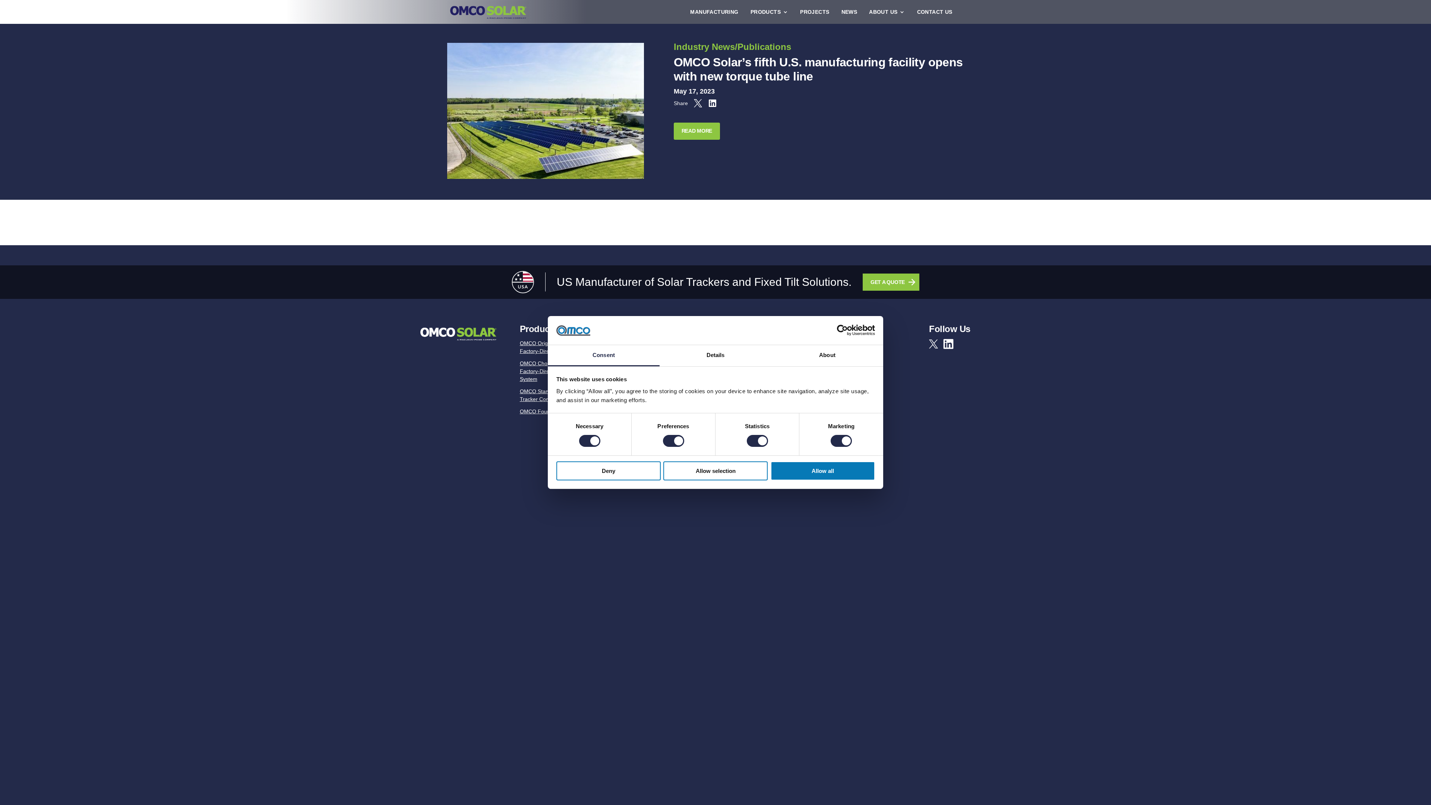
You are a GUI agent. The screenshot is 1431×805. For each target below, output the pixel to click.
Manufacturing (714, 12)
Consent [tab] (604, 355)
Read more (697, 131)
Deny (608, 471)
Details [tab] (716, 355)
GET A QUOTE (888, 282)
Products (766, 12)
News (849, 12)
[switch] (673, 441)
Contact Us (935, 12)
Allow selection (716, 471)
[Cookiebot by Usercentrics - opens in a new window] (842, 330)
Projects (814, 12)
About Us (883, 12)
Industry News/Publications (732, 47)
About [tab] (827, 355)
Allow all (823, 471)
